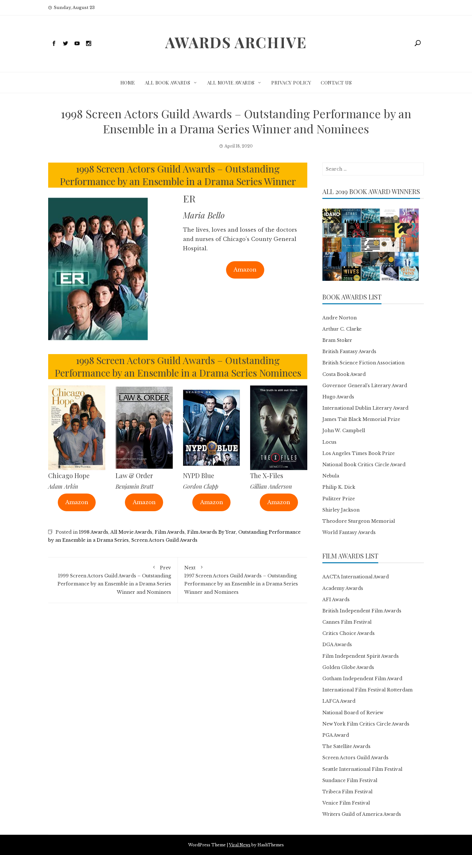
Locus (329, 442)
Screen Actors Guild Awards (164, 540)
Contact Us (336, 82)
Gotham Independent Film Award (362, 678)
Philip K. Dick (338, 487)
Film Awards (170, 532)
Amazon (245, 269)
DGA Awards (337, 644)
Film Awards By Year (211, 532)
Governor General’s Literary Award (364, 385)
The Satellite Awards (346, 746)
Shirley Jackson (341, 510)
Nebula (330, 476)
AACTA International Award (355, 577)
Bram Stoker (337, 340)
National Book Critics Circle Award (364, 465)
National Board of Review (352, 713)
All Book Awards (167, 82)
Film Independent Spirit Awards (360, 656)
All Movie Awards (231, 82)
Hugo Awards (338, 397)
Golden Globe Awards (348, 667)
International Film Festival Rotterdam (367, 690)
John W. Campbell (343, 430)
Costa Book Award (344, 374)
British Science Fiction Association (363, 363)
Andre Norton (339, 318)
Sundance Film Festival (349, 780)
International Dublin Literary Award (365, 408)
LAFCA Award (338, 701)
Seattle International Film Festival (362, 769)
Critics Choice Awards (348, 633)
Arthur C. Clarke (342, 329)
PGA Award (335, 735)
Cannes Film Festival (346, 622)
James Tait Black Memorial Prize (361, 419)
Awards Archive (236, 42)
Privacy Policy (291, 82)
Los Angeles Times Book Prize (358, 453)
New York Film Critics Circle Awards (365, 724)
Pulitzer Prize (338, 499)
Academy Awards (342, 588)
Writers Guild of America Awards (361, 814)
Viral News (239, 844)
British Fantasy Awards (349, 351)
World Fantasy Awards (349, 532)
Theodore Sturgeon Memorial (358, 521)
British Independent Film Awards (361, 611)
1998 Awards (93, 532)
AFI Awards (336, 599)
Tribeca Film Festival (347, 792)
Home (127, 82)
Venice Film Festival (346, 803)
